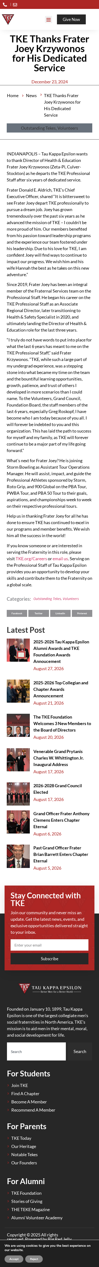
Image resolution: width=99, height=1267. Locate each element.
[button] (48, 19)
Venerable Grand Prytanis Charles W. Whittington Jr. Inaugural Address (58, 758)
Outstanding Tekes (47, 598)
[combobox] (36, 1051)
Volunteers (71, 598)
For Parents (26, 1126)
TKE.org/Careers (31, 558)
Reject (34, 1259)
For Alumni (26, 1181)
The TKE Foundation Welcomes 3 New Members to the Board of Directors (62, 723)
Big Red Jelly (60, 1239)
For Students (28, 1073)
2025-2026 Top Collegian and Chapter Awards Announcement (60, 689)
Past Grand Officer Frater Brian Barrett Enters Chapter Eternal (60, 854)
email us (60, 558)
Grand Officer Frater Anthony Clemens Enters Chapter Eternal (61, 820)
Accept (14, 1259)
